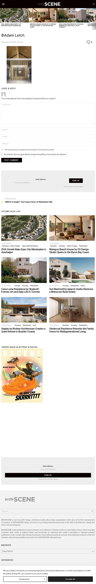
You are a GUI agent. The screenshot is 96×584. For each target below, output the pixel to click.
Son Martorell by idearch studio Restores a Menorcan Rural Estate (71, 290)
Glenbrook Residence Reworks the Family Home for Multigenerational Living (71, 330)
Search (92, 511)
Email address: (41, 179)
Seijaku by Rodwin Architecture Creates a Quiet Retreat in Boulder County (23, 330)
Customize (24, 579)
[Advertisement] (48, 431)
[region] (48, 575)
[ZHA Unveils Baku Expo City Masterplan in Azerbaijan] (14, 15)
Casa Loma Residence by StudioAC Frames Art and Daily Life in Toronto (71, 25)
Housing (62, 246)
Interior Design (72, 246)
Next (95, 18)
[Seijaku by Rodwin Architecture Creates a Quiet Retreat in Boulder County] (24, 310)
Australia (53, 246)
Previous (1, 18)
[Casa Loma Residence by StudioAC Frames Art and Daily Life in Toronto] (72, 15)
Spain (83, 286)
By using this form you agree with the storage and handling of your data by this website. (35, 154)
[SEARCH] (94, 4)
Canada (17, 286)
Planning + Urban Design (11, 246)
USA (34, 325)
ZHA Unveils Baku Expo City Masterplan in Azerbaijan (11, 24)
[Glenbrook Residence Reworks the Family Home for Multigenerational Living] (72, 310)
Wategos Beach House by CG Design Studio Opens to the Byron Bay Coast (43, 25)
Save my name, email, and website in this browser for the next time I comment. (29, 150)
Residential (83, 246)
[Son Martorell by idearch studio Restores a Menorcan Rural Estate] (72, 270)
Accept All (70, 579)
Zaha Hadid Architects (30, 246)
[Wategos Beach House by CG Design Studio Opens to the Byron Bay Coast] (43, 15)
